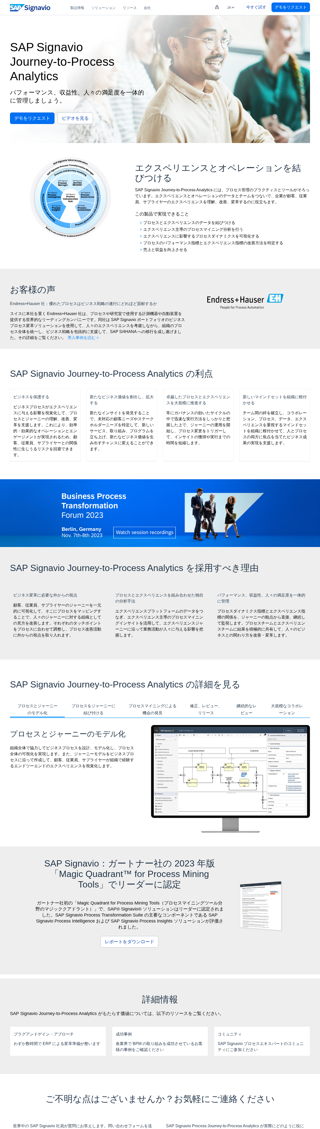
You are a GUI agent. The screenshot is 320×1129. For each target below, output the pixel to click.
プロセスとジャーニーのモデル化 (38, 709)
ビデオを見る (75, 118)
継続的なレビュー (246, 709)
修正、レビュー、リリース (206, 709)
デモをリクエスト (291, 7)
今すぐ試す (256, 7)
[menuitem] (77, 7)
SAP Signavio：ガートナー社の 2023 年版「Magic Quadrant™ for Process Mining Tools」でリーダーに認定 (129, 874)
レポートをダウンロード (129, 941)
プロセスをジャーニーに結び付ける (94, 709)
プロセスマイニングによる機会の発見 (152, 709)
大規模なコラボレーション (287, 709)
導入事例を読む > (83, 338)
